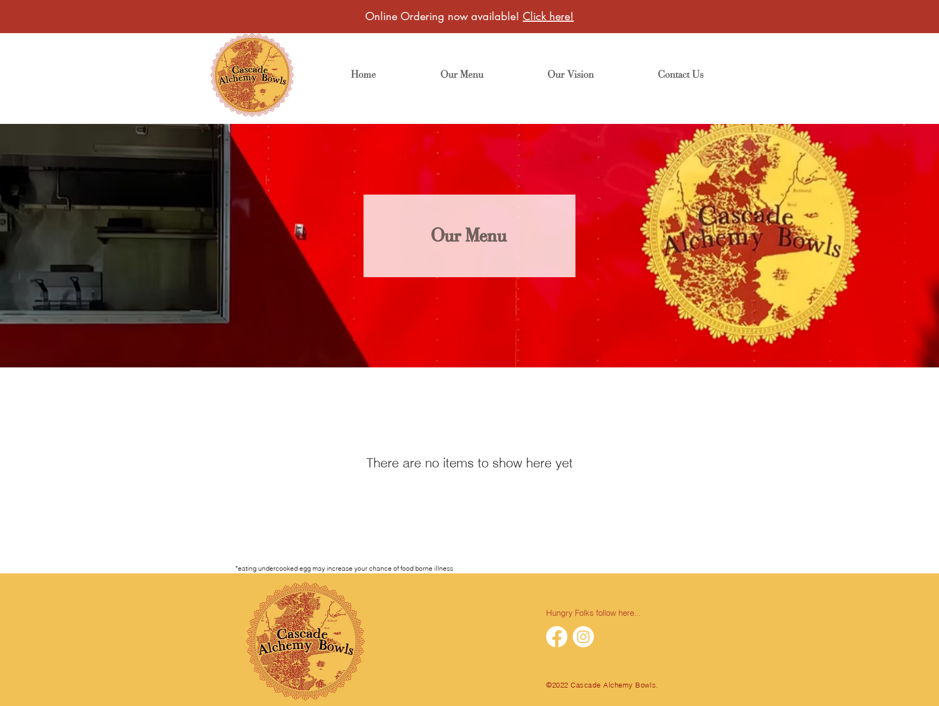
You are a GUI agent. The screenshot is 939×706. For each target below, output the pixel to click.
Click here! (548, 16)
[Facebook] (556, 636)
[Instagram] (583, 636)
